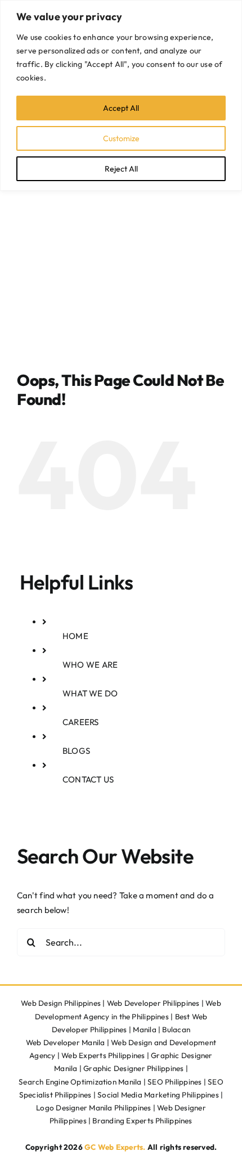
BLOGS (76, 750)
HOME (75, 636)
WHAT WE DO (90, 693)
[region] (121, 95)
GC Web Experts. (114, 1147)
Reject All (121, 169)
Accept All (121, 108)
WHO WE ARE (90, 664)
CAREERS (80, 722)
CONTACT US (88, 779)
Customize (121, 138)
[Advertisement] (121, 244)
